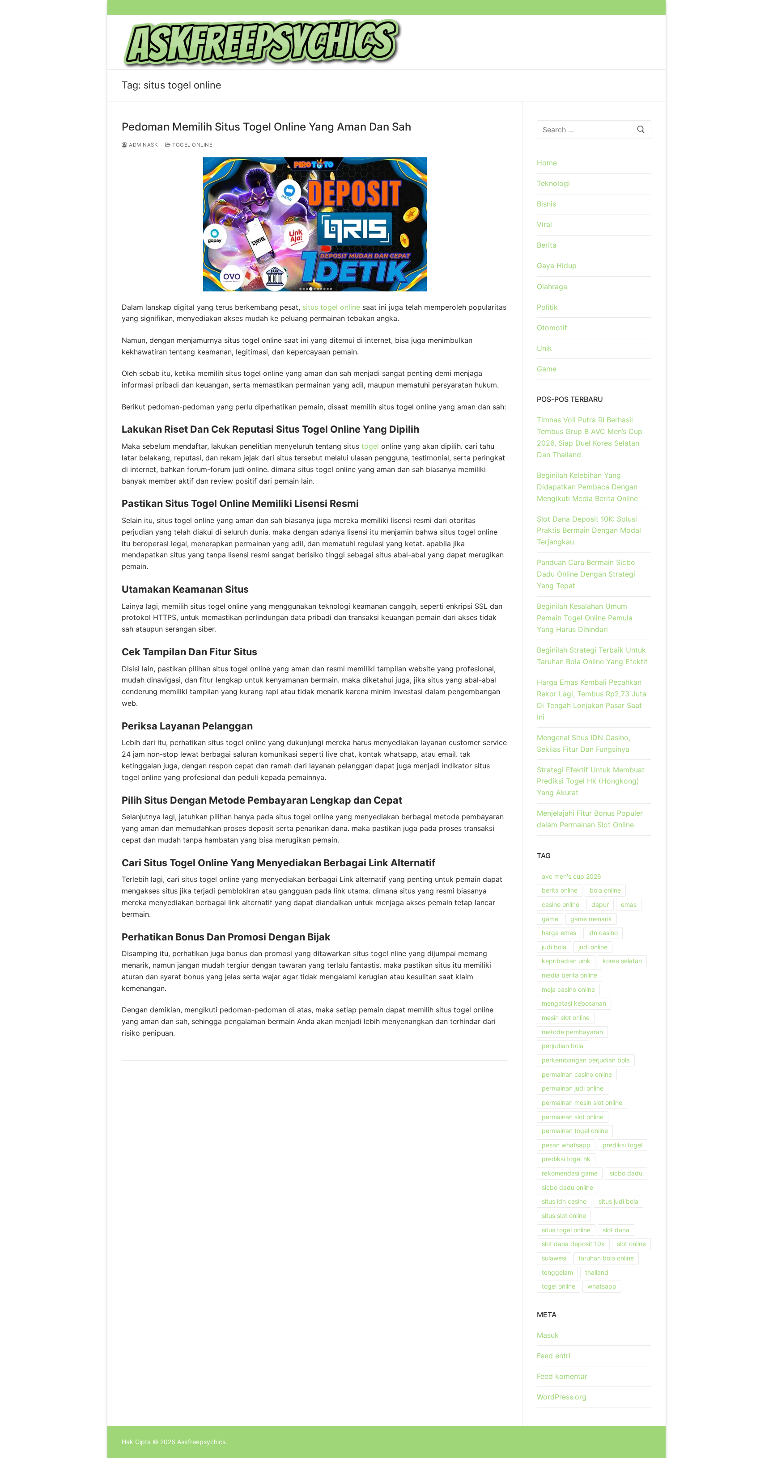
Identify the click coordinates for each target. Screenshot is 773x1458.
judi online (592, 947)
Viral (544, 224)
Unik (544, 348)
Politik (547, 307)
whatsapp (601, 1286)
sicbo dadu (626, 1173)
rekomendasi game (570, 1173)
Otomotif (552, 327)
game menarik (591, 919)
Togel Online (191, 145)
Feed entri (553, 1355)
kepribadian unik (566, 961)
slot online (631, 1243)
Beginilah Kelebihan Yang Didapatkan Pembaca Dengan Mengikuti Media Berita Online (587, 487)
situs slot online (564, 1215)
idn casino (603, 932)
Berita (546, 244)
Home (547, 162)
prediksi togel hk (566, 1159)
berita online (560, 890)
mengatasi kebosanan (574, 1003)
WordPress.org (561, 1396)
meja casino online (568, 989)
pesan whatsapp (566, 1145)
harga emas (559, 932)
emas (629, 904)
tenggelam (557, 1272)
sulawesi (554, 1258)
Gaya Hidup (557, 265)
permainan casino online (577, 1074)
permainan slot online (572, 1117)
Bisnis (546, 203)
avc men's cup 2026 (571, 876)
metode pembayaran (572, 1032)
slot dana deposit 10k (573, 1243)
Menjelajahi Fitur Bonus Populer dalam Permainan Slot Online (590, 819)
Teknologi (553, 183)
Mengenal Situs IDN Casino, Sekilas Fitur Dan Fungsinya (583, 743)
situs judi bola (618, 1201)
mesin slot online (566, 1017)
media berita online (569, 975)
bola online (605, 890)
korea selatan (622, 961)
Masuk (548, 1335)
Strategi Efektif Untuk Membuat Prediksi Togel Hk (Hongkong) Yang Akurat (591, 781)
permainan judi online (572, 1088)
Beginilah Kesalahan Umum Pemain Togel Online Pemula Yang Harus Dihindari (585, 618)
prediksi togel (622, 1145)
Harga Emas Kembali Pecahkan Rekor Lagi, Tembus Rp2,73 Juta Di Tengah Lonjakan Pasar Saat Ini (591, 699)
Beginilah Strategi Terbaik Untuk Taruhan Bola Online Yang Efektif (592, 655)
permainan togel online (575, 1130)
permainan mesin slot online (582, 1102)
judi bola (554, 947)
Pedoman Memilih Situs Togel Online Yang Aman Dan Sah (266, 126)
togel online (558, 1286)
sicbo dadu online (567, 1187)
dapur (600, 904)
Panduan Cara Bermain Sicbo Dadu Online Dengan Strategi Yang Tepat (586, 574)
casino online (560, 904)
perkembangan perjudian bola (586, 1060)
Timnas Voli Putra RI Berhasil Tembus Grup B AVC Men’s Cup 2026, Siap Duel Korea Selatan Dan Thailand (589, 437)
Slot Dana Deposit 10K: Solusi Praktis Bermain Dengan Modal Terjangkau (589, 530)
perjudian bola (562, 1045)
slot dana (616, 1230)
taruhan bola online (606, 1258)
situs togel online (331, 307)
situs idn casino (564, 1201)
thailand (596, 1272)
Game (546, 368)
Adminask (142, 145)
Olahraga (552, 286)
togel (370, 446)
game (550, 919)
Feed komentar (562, 1376)
